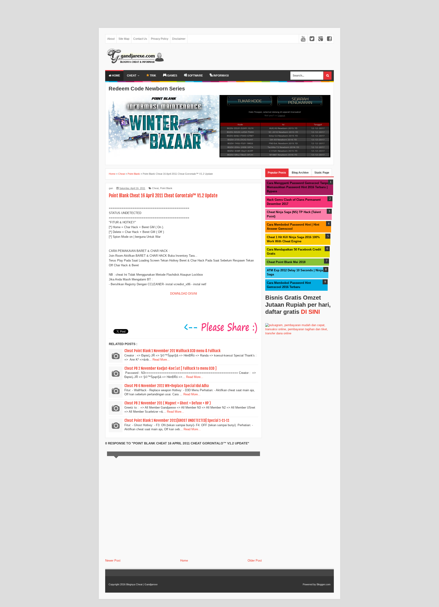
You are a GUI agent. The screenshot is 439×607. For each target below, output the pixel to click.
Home (115, 75)
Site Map (123, 38)
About (111, 38)
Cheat (131, 75)
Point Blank (166, 188)
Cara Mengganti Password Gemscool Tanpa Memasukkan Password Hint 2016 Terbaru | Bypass (298, 187)
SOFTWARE (195, 75)
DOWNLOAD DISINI (183, 293)
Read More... (161, 359)
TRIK (152, 75)
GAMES (171, 75)
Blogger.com (323, 584)
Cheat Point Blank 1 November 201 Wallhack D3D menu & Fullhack (172, 350)
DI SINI (310, 311)
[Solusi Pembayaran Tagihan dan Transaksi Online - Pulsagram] (299, 333)
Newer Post (112, 560)
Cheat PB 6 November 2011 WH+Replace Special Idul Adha (166, 385)
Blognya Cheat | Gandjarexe (142, 584)
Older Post (255, 560)
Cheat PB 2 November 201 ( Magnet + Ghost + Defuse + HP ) (167, 403)
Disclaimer (178, 38)
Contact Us (140, 38)
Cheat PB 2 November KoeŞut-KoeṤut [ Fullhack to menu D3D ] (170, 368)
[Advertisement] (137, 11)
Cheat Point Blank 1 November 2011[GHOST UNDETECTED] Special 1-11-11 (176, 420)
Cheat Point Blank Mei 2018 (286, 262)
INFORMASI (221, 75)
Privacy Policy (159, 38)
